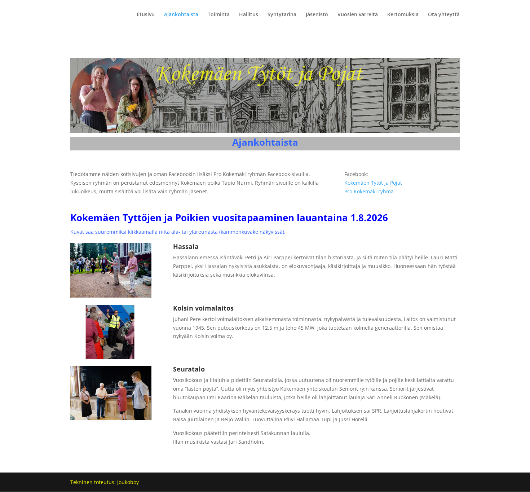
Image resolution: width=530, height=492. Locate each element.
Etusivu (146, 15)
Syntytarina (282, 15)
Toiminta (219, 15)
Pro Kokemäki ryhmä (369, 191)
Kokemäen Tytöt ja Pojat (373, 182)
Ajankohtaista (181, 15)
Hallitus (248, 15)
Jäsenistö (317, 15)
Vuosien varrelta (357, 15)
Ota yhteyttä (444, 15)
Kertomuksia (403, 15)
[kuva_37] (110, 417)
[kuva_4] (110, 295)
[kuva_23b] (110, 356)
